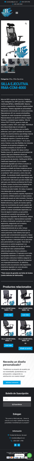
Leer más (8, 315)
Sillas (10, 79)
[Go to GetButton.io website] (29, 459)
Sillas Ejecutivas (18, 79)
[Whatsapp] (18, 445)
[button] (17, 13)
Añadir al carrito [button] (25, 348)
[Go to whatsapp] (29, 455)
